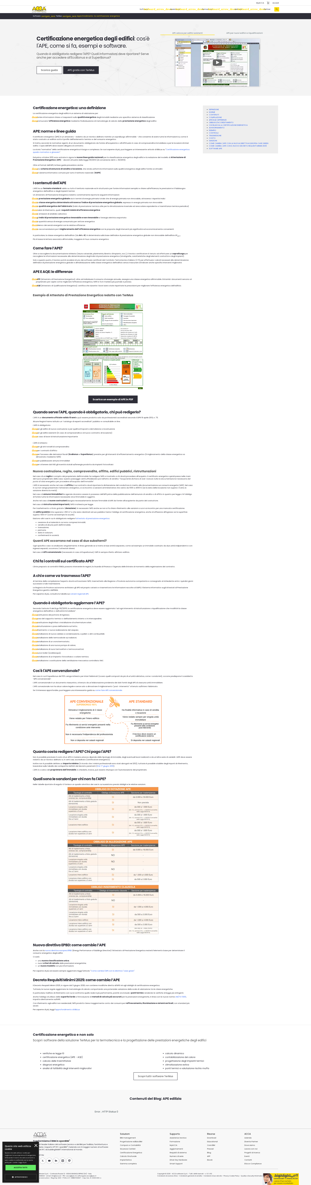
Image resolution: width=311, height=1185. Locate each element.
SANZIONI (213, 140)
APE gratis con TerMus (81, 70)
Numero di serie (176, 1156)
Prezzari (210, 1149)
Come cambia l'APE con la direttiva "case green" (113, 971)
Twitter (43, 1161)
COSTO (212, 138)
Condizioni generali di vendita (190, 1176)
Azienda (238, 9)
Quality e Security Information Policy (254, 1176)
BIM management (128, 1138)
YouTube (49, 1161)
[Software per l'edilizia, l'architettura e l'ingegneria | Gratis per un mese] (39, 9)
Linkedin (56, 1161)
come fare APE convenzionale (108, 690)
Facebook (36, 1161)
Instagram (63, 1161)
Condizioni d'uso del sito (213, 1176)
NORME (212, 112)
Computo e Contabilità (130, 1145)
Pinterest (69, 1161)
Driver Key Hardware (178, 1160)
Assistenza (175, 9)
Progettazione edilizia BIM (131, 1141)
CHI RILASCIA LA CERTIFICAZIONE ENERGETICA (228, 125)
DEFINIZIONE (214, 109)
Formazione (207, 9)
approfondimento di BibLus (68, 1009)
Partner (267, 9)
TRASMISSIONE (215, 135)
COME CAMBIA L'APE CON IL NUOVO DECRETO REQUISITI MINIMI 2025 (238, 146)
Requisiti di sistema (178, 1152)
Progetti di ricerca (252, 1152)
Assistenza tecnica (178, 1138)
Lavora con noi (250, 1149)
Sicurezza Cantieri (127, 1149)
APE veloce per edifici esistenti (187, 33)
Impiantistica (126, 1160)
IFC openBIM (61, 1147)
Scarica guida (49, 70)
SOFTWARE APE (215, 148)
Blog (209, 1152)
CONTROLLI (214, 133)
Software (144, 9)
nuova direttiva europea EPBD (58, 950)
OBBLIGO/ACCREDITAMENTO (221, 122)
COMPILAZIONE (215, 117)
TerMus (59, 16)
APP (208, 1156)
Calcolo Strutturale (128, 1156)
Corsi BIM (211, 1145)
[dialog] (11, 1183)
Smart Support (176, 1163)
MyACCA (260, 3)
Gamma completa (128, 1163)
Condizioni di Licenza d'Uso (167, 1176)
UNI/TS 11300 (180, 996)
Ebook (209, 1160)
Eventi (247, 1156)
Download (211, 1138)
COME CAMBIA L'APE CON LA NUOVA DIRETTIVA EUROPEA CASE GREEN (238, 143)
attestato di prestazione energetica (92, 518)
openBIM (64, 1140)
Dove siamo (249, 1145)
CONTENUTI (214, 114)
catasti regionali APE (79, 594)
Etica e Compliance (253, 1163)
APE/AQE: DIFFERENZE (218, 120)
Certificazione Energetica (131, 1152)
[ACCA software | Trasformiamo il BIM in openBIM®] (40, 1135)
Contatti (248, 1160)
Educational (212, 1141)
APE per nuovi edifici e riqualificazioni (244, 33)
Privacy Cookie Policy (231, 1176)
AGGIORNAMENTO (217, 127)
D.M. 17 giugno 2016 (105, 766)
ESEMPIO (212, 130)
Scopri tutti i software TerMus (155, 1076)
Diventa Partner (251, 1141)
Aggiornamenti (176, 1149)
